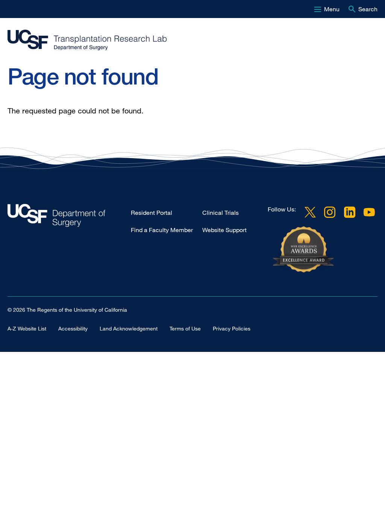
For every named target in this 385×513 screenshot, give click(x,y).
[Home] (189, 40)
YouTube (369, 212)
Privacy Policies (231, 328)
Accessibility (73, 328)
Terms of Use (185, 328)
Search (367, 9)
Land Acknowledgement (129, 328)
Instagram (329, 212)
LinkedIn (349, 212)
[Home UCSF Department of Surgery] (69, 217)
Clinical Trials (220, 212)
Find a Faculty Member (162, 230)
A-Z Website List (27, 328)
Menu (332, 9)
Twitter (310, 212)
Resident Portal (151, 212)
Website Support (224, 230)
